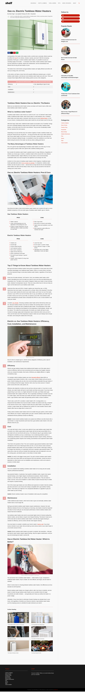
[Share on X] (11, 53)
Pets (62, 136)
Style (62, 140)
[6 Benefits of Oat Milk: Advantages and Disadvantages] (70, 68)
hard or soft (40, 524)
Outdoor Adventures (65, 134)
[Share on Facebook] (8, 53)
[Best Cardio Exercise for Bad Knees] (70, 50)
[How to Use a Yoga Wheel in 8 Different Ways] (70, 104)
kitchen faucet (44, 118)
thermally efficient (35, 377)
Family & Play (64, 127)
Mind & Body (64, 131)
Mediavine (56, 689)
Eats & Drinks (64, 125)
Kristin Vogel (11, 13)
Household (33, 13)
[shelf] (16, 3)
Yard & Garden (64, 142)
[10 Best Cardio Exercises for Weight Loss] (70, 32)
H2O (16, 58)
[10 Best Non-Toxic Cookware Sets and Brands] (70, 86)
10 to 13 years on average (28, 163)
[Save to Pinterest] (14, 53)
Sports (62, 138)
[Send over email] (17, 53)
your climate (15, 302)
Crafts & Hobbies (65, 123)
